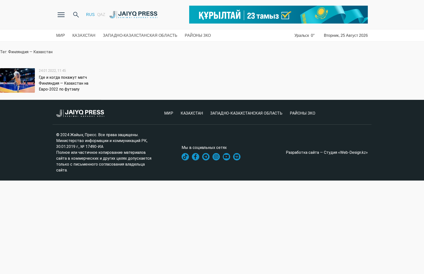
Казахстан (83, 35)
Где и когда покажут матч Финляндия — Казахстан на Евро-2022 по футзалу (63, 83)
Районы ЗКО (198, 35)
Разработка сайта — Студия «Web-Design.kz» (327, 152)
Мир (60, 35)
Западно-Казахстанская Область (140, 35)
